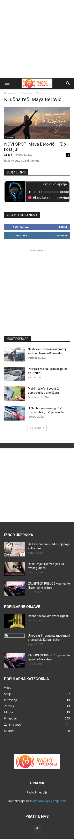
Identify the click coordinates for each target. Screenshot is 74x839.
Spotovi (9, 137)
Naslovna (9, 93)
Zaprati (62, 235)
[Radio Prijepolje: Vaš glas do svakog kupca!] (14, 569)
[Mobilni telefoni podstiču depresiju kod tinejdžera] (14, 393)
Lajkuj (63, 226)
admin (8, 154)
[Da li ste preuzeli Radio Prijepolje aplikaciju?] (14, 549)
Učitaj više (36, 427)
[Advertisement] (37, 39)
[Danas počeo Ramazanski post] (14, 621)
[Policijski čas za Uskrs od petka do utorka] (14, 374)
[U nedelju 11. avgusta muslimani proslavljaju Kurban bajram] (14, 641)
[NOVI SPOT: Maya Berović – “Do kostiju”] (37, 123)
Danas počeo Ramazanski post (48, 616)
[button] (7, 83)
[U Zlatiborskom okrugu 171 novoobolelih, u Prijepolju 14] (14, 413)
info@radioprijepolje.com (49, 801)
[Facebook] (37, 829)
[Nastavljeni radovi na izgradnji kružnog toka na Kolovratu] (14, 354)
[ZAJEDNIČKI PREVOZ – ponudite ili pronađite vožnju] (14, 588)
